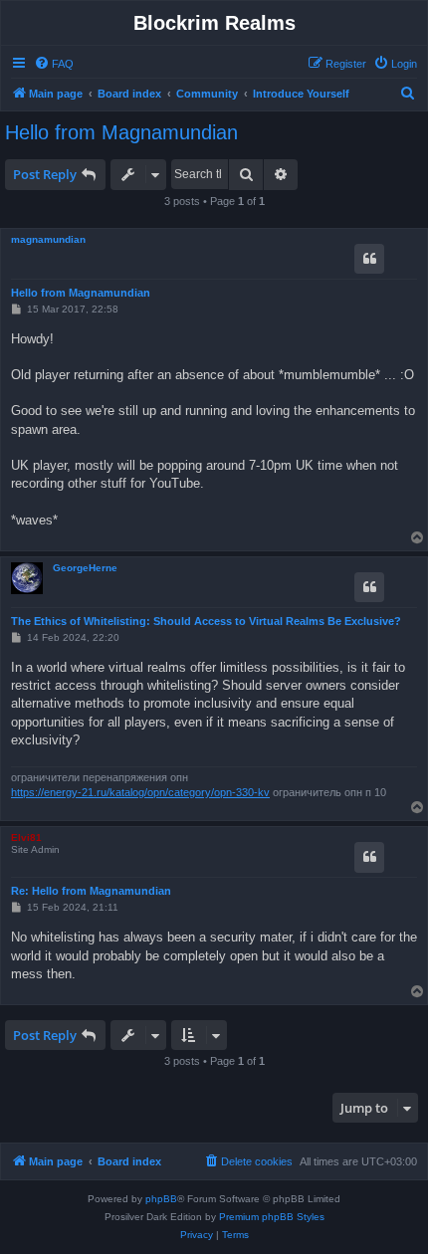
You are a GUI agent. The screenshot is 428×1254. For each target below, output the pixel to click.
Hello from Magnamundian (121, 132)
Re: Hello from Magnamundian (91, 891)
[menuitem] (54, 64)
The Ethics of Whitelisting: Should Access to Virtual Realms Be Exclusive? (206, 621)
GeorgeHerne (85, 567)
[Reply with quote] (369, 259)
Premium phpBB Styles (271, 1216)
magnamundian (48, 239)
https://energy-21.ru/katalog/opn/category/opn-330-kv (140, 792)
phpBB (161, 1198)
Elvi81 (26, 837)
